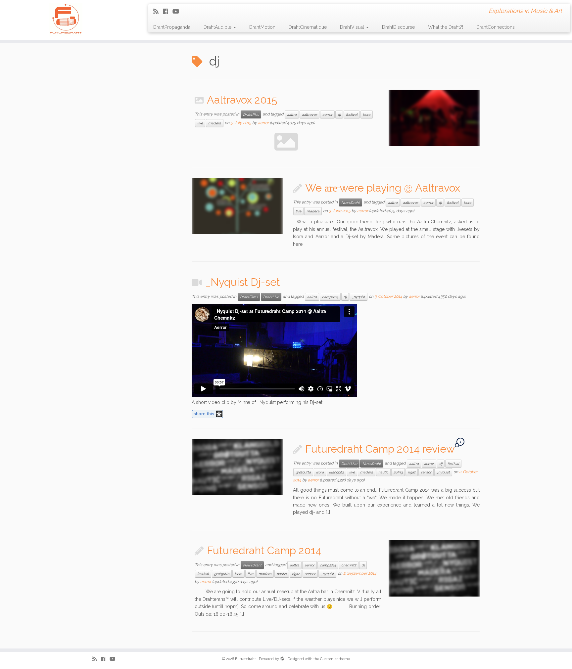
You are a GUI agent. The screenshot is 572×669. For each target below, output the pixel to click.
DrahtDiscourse (398, 27)
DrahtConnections (495, 27)
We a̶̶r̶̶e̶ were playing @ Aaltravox (382, 188)
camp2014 (330, 297)
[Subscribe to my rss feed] (158, 11)
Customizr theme (335, 659)
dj (339, 114)
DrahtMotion (262, 27)
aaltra (292, 114)
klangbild (336, 472)
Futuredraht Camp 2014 (264, 550)
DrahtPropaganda (171, 27)
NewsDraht (350, 202)
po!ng (398, 472)
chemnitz (348, 565)
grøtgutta (303, 472)
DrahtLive (271, 297)
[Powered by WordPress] (282, 657)
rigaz (411, 472)
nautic (383, 472)
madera (214, 123)
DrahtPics (251, 114)
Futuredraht (245, 659)
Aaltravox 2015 (242, 100)
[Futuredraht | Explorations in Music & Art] (66, 19)
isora (366, 114)
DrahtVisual (352, 27)
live (200, 123)
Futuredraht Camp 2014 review (379, 449)
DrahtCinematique (308, 27)
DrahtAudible (218, 27)
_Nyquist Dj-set (242, 282)
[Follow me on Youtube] (177, 11)
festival (352, 114)
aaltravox (309, 114)
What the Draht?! (445, 27)
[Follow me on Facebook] (167, 11)
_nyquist (358, 297)
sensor (426, 472)
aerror (327, 114)
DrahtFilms (249, 297)
